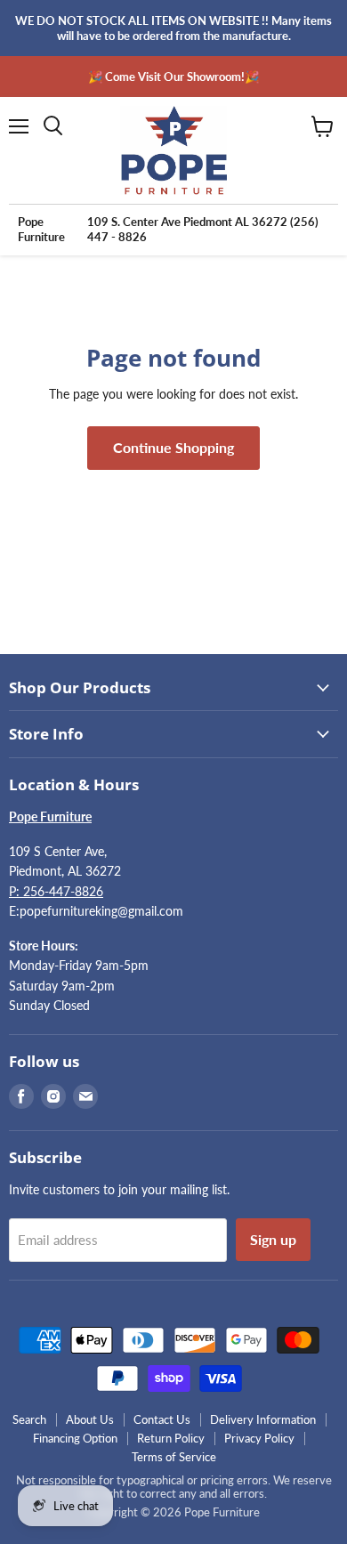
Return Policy (171, 1438)
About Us (90, 1419)
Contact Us (161, 1419)
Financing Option (75, 1438)
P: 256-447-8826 (56, 891)
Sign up (273, 1239)
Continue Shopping (173, 447)
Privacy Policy (259, 1438)
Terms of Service (174, 1457)
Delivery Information (263, 1419)
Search (29, 1419)
